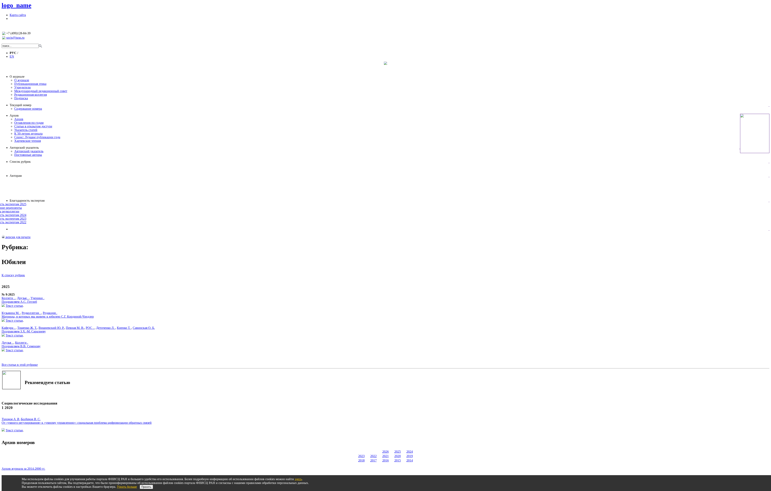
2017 (373, 460)
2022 (373, 456)
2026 (385, 451)
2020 (397, 456)
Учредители (22, 87)
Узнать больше (127, 486)
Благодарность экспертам (27, 200)
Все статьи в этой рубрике (20, 364)
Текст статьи (14, 305)
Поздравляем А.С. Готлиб (19, 301)
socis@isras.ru (15, 37)
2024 (409, 451)
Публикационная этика (30, 83)
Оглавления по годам (29, 122)
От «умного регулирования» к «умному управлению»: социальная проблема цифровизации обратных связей (77, 422)
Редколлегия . (31, 313)
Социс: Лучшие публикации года (37, 137)
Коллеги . (8, 298)
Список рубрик (20, 161)
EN (12, 56)
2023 (361, 456)
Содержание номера (28, 108)
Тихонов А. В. (11, 419)
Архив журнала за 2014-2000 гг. (23, 468)
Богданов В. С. (31, 419)
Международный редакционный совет (40, 91)
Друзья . (23, 298)
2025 (397, 451)
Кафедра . (9, 327)
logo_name (16, 5)
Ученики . (37, 298)
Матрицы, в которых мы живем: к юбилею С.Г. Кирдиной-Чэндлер (48, 316)
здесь (298, 479)
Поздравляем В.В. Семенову (21, 346)
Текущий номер (20, 105)
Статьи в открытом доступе (33, 126)
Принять (146, 486)
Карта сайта (18, 15)
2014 (409, 460)
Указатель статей (25, 130)
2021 (385, 456)
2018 (361, 460)
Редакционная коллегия (30, 94)
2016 (385, 460)
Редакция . (50, 313)
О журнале (17, 76)
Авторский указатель (24, 147)
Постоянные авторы (28, 155)
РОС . (90, 327)
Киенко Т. (124, 327)
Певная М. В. (75, 327)
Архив (14, 115)
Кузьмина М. (11, 313)
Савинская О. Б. (144, 327)
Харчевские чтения (27, 140)
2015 (397, 460)
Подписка (21, 98)
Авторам (16, 175)
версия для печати (18, 237)
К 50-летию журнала (28, 133)
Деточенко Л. (105, 327)
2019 (409, 456)
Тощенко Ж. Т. (27, 327)
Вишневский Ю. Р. (51, 327)
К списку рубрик (13, 275)
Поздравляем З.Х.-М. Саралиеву (24, 331)
